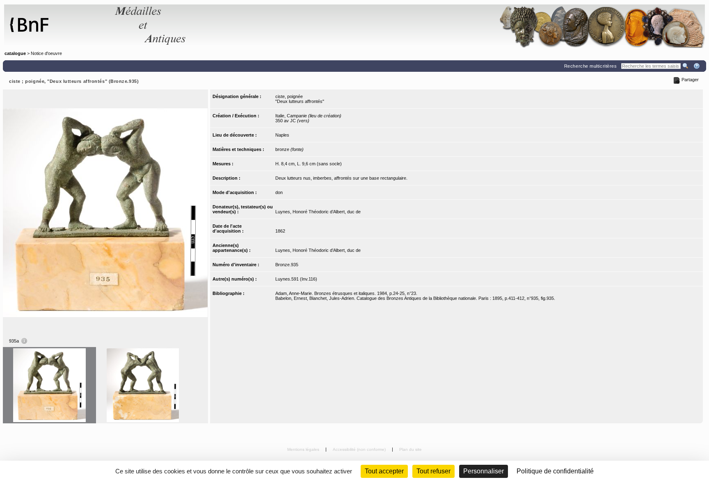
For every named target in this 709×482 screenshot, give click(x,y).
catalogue (15, 53)
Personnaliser (483, 471)
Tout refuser (433, 471)
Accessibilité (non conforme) (360, 449)
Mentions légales (303, 449)
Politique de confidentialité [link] (555, 471)
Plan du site (410, 449)
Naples (282, 134)
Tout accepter (384, 471)
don (279, 192)
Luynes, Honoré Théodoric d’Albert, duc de (318, 211)
